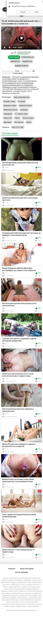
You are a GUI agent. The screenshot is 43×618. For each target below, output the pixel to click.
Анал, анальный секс (22, 97)
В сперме (21, 101)
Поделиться (27, 61)
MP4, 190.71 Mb (17, 127)
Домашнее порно (10, 105)
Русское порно (28, 118)
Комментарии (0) (21, 66)
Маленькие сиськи (11, 110)
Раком (17, 118)
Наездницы (8, 114)
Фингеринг (8, 122)
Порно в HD (8, 118)
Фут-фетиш (19, 122)
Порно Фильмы (21, 572)
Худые (28, 122)
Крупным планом (25, 105)
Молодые (24, 110)
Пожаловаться (28, 57)
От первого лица (21, 114)
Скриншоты (15, 61)
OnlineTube (17, 610)
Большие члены (9, 101)
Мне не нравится (15, 53)
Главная (11, 569)
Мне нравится (12, 53)
